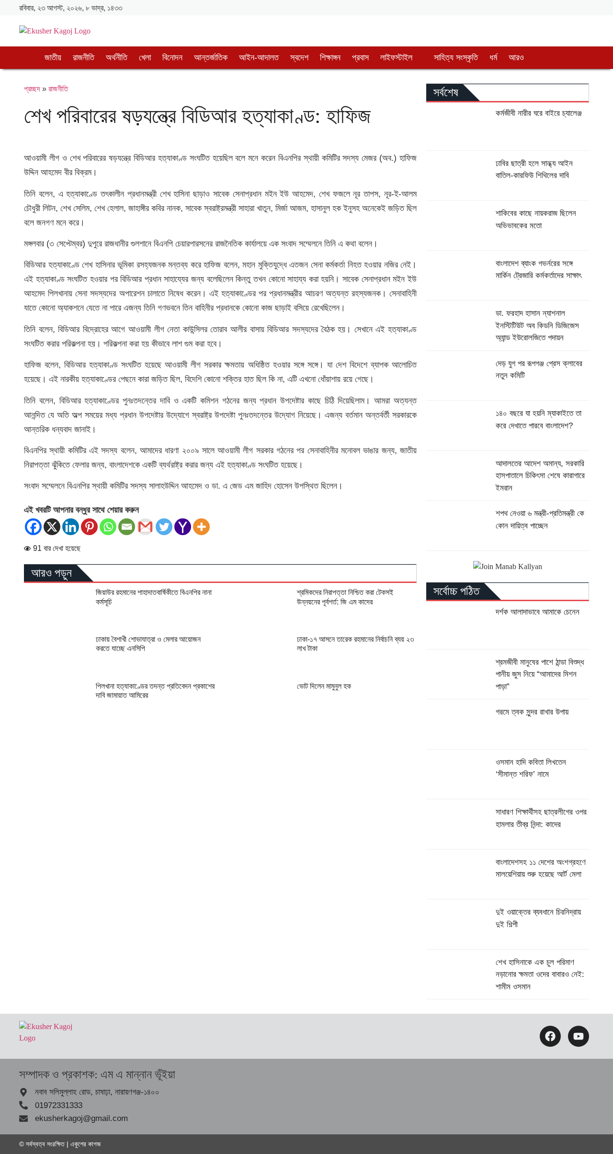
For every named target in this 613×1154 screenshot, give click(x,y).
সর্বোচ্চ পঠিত (456, 591)
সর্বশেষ (445, 92)
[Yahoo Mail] (182, 526)
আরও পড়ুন (51, 573)
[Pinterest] (89, 526)
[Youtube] (578, 1036)
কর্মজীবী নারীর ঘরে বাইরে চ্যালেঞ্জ (539, 113)
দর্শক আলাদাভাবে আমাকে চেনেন (537, 611)
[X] (52, 526)
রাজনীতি (58, 89)
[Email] (126, 526)
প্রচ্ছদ (32, 89)
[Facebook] (33, 526)
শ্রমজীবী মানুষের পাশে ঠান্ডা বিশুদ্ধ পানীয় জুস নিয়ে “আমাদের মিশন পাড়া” (540, 674)
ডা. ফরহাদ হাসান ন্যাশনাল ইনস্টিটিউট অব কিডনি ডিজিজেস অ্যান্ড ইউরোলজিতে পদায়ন (537, 325)
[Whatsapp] (108, 526)
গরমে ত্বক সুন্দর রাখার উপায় (532, 712)
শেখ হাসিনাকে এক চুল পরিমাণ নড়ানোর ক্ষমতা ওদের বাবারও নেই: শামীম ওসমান (540, 974)
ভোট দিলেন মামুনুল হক (324, 686)
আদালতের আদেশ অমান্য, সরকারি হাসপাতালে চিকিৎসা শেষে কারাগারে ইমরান (540, 476)
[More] (201, 526)
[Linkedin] (70, 526)
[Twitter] (164, 526)
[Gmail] (145, 526)
